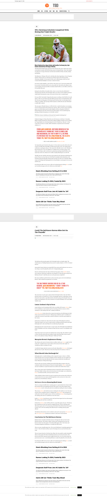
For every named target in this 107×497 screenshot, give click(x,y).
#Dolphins (55, 136)
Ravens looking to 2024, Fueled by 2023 (50, 181)
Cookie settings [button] (73, 495)
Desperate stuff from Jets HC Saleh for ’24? (52, 191)
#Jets (67, 136)
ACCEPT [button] (79, 495)
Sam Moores (38, 35)
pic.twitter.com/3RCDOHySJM (53, 138)
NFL (37, 26)
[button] (68, 11)
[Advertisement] (53, 16)
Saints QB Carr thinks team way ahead (50, 202)
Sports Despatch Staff (43, 177)
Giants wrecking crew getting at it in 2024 (51, 171)
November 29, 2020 (60, 141)
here (67, 164)
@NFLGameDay (46, 129)
